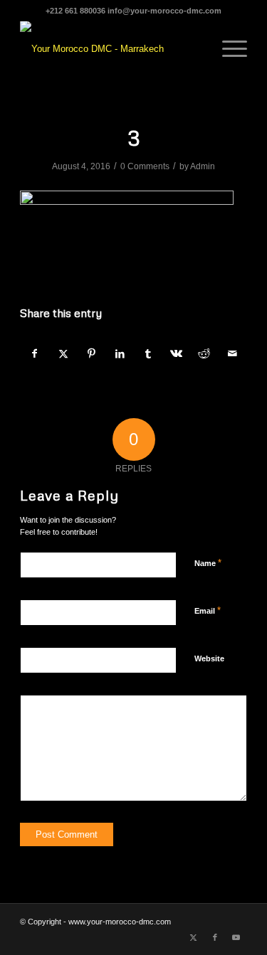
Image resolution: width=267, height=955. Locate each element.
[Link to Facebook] (215, 937)
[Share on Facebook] (35, 353)
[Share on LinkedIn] (120, 353)
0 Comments (144, 166)
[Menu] (227, 49)
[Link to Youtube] (236, 937)
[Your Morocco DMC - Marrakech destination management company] (110, 49)
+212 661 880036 (75, 10)
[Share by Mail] (232, 353)
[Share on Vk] (176, 353)
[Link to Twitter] (193, 937)
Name (207, 562)
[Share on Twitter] (64, 353)
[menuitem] (227, 49)
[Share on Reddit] (205, 353)
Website (209, 658)
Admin (202, 166)
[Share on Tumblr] (148, 353)
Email (207, 610)
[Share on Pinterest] (91, 353)
